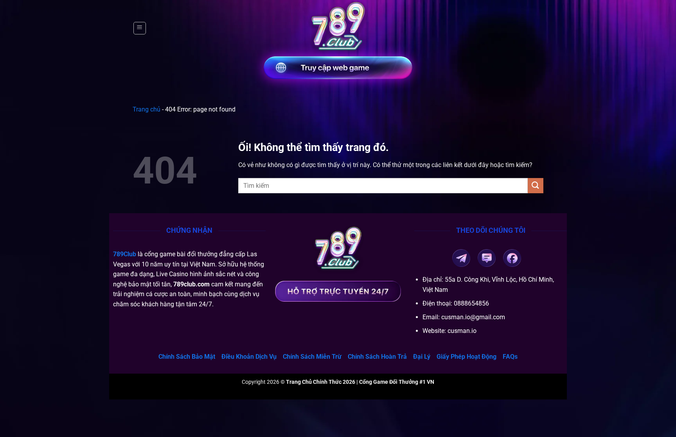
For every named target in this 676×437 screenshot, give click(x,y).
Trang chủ (146, 109)
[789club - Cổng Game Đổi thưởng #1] (338, 28)
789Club (124, 254)
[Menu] (139, 28)
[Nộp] (535, 185)
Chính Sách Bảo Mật (186, 356)
